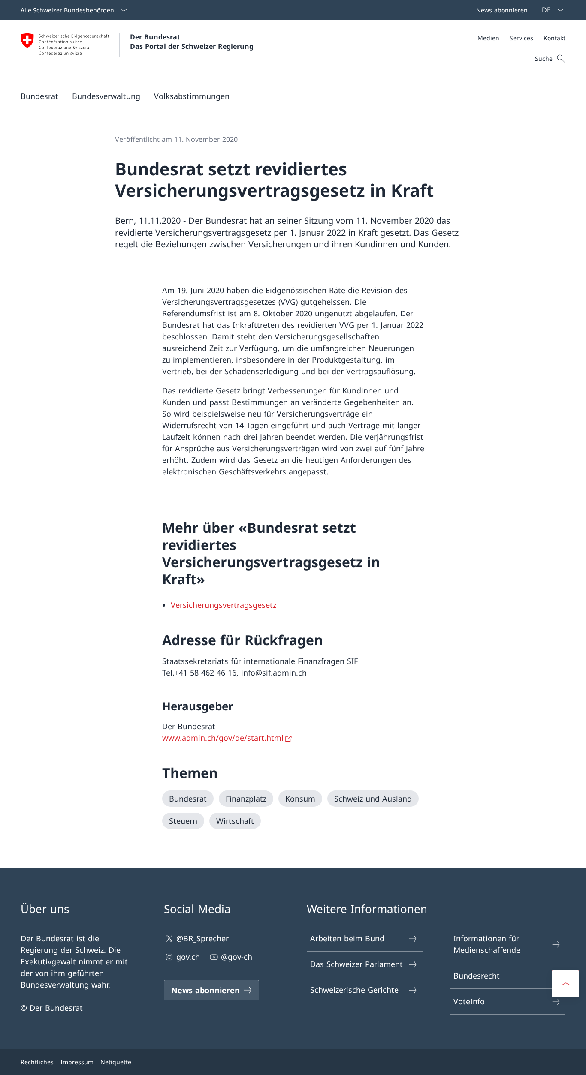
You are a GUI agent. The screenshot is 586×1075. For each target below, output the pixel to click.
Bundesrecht (476, 975)
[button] (39, 96)
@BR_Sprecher (202, 938)
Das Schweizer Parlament (356, 964)
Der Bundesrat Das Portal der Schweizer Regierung (192, 41)
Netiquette (115, 1062)
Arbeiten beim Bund (347, 938)
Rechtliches (37, 1062)
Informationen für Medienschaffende (486, 944)
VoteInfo (469, 1001)
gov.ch (188, 957)
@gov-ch (236, 957)
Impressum (77, 1062)
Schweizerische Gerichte (354, 990)
